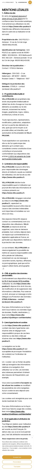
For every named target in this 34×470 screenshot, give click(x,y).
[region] (17, 453)
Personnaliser (17, 462)
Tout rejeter (17, 466)
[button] (30, 2)
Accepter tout (17, 457)
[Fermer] (32, 438)
